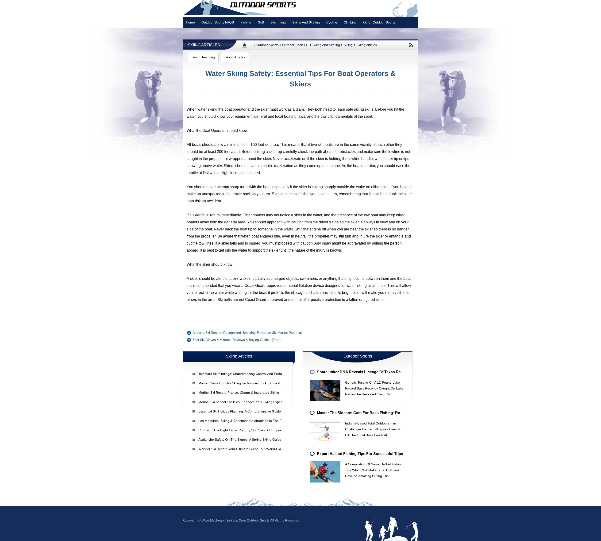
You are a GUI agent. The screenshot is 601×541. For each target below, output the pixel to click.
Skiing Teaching (203, 57)
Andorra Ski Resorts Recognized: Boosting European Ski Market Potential (247, 333)
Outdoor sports (267, 45)
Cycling (331, 22)
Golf (261, 22)
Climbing (350, 22)
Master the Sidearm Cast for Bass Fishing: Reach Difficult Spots (375, 413)
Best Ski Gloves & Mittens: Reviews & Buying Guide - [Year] (237, 340)
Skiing (348, 45)
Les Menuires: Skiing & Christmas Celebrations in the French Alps (247, 421)
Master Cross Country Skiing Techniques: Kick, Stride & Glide (243, 383)
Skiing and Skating (306, 22)
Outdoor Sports (293, 45)
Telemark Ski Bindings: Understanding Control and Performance (245, 374)
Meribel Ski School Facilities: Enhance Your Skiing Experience (244, 402)
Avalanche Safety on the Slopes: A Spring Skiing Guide (239, 439)
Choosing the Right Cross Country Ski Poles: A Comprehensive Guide (250, 430)
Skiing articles (204, 45)
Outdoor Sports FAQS (217, 22)
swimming (278, 22)
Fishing (245, 22)
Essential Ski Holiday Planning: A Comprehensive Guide (239, 411)
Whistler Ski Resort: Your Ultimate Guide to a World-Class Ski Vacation (250, 449)
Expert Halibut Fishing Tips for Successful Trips (360, 454)
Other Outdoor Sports (379, 22)
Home (190, 22)
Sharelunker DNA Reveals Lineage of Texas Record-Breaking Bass (376, 372)
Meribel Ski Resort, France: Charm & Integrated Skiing (238, 392)
